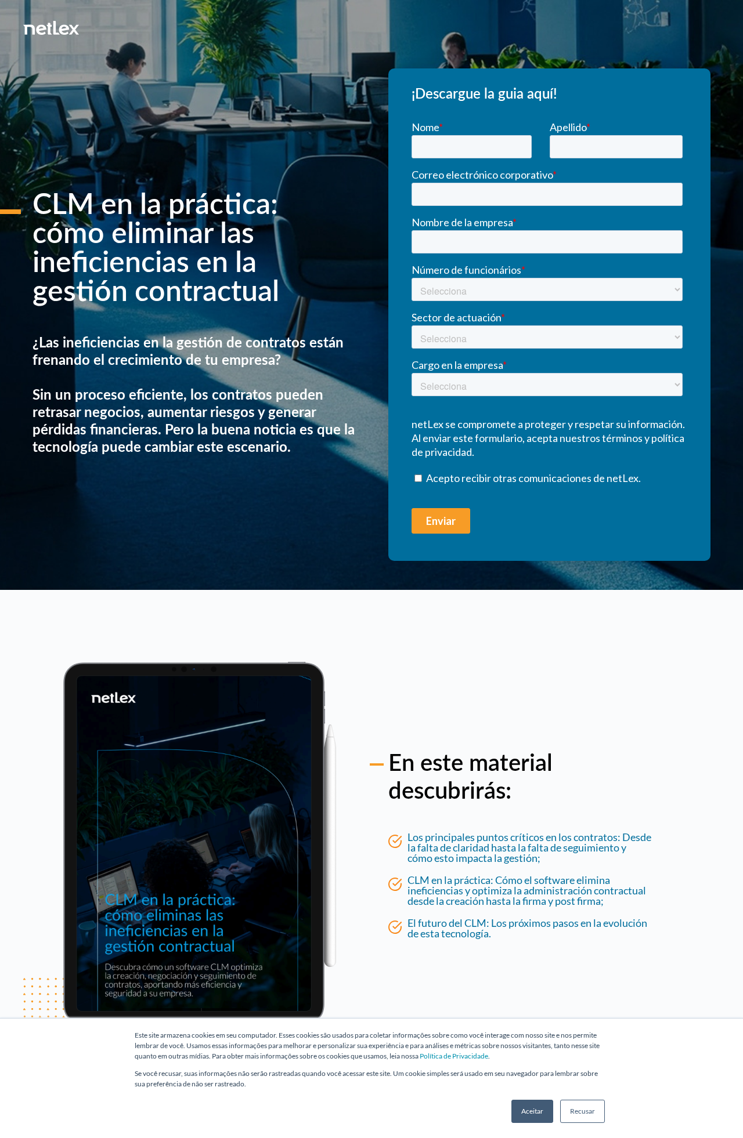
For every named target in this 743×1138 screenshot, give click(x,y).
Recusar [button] (582, 1111)
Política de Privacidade (454, 1056)
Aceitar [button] (532, 1111)
